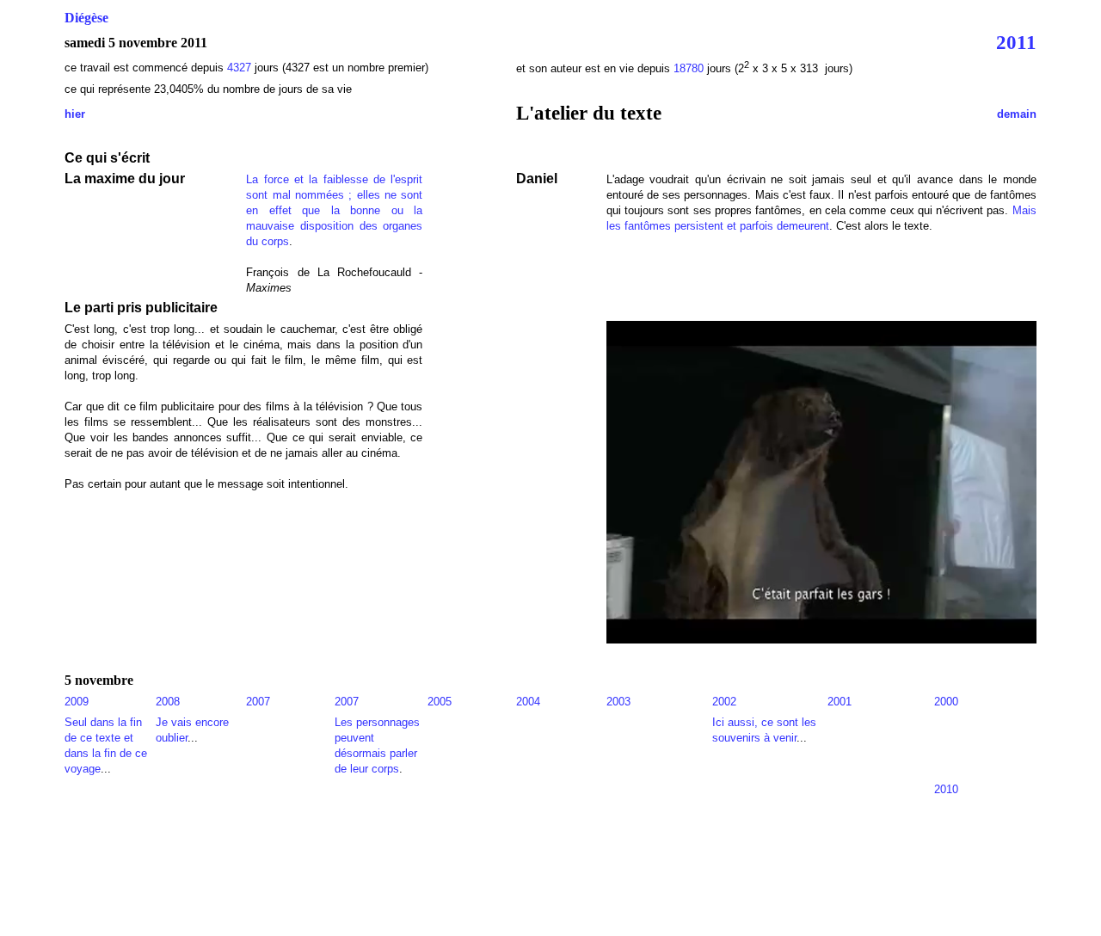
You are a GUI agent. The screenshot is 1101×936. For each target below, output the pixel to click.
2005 (439, 701)
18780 (689, 68)
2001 (839, 701)
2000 (946, 701)
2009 (77, 701)
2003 (618, 701)
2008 (168, 701)
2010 (946, 789)
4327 (241, 67)
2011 (1016, 42)
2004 (528, 701)
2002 (724, 701)
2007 (258, 701)
